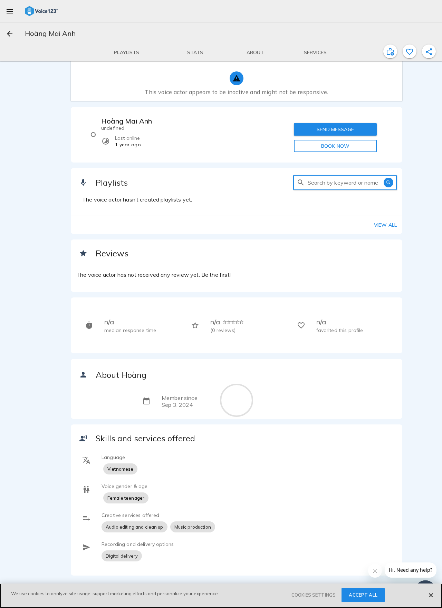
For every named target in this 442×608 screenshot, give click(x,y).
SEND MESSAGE (335, 129)
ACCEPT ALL (363, 595)
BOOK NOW (335, 146)
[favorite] (409, 51)
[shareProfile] (429, 51)
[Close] (431, 595)
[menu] (10, 11)
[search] (301, 182)
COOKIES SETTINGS (313, 595)
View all (385, 225)
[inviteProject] (390, 51)
